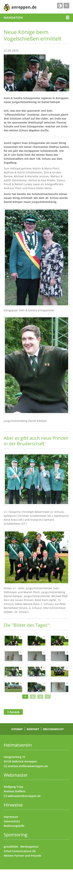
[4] (13, 656)
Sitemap (17, 729)
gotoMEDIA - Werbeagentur (21, 846)
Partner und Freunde (27, 855)
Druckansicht (53, 729)
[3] (59, 641)
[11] (36, 687)
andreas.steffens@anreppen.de (28, 766)
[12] (59, 687)
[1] (13, 641)
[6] (59, 656)
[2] (36, 641)
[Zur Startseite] (20, 8)
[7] (13, 671)
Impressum (11, 817)
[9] (59, 671)
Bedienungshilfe (14, 826)
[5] (36, 656)
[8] (36, 671)
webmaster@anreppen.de (24, 796)
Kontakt (33, 729)
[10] (13, 687)
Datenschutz (12, 821)
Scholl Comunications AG (20, 851)
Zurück (14, 712)
